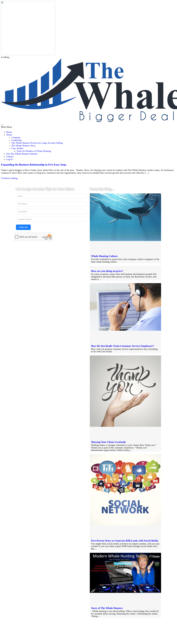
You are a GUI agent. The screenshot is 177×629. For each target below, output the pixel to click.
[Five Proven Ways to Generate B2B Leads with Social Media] (125, 524)
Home (9, 132)
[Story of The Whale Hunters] (125, 592)
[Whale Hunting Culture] (125, 240)
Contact (9, 156)
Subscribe (23, 227)
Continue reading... (10, 178)
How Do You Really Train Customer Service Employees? (122, 345)
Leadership (16, 140)
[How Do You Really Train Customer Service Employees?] (125, 330)
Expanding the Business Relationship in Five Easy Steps (33, 164)
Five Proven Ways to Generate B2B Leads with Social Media (124, 540)
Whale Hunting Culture (104, 256)
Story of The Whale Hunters (107, 608)
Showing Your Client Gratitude (108, 442)
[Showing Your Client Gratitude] (125, 426)
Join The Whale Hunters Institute (21, 153)
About (9, 134)
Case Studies (17, 148)
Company (15, 137)
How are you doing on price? (107, 271)
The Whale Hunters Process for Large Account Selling (37, 143)
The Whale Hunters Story (23, 145)
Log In (9, 159)
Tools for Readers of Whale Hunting (34, 151)
